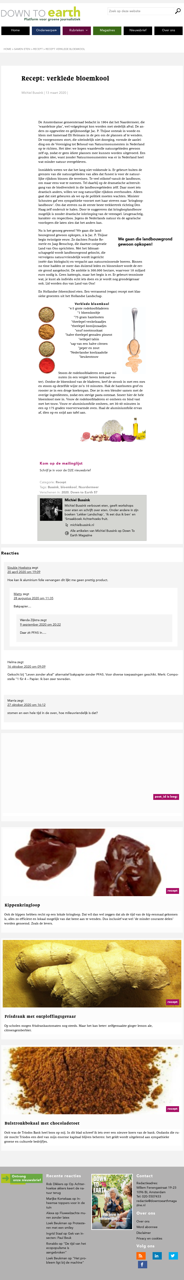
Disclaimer (143, 1233)
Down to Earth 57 (83, 492)
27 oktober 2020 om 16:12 (26, 705)
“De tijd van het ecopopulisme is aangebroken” (66, 1248)
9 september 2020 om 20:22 (40, 625)
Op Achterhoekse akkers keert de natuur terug (65, 1188)
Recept (61, 482)
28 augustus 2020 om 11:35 (33, 598)
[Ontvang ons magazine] (22, 1184)
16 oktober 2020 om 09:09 (26, 667)
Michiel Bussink (32, 93)
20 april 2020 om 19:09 (23, 572)
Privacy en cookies (149, 1238)
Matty (18, 594)
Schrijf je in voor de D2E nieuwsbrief (65, 470)
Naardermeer (89, 487)
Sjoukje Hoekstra (19, 568)
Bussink (53, 487)
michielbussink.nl (82, 525)
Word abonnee (147, 1227)
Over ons (142, 1221)
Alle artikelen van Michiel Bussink (102, 533)
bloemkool (69, 487)
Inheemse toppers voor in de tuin (65, 1203)
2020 (65, 492)
